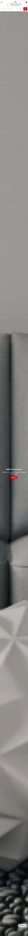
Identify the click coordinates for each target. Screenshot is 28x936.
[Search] (25, 9)
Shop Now (14, 477)
